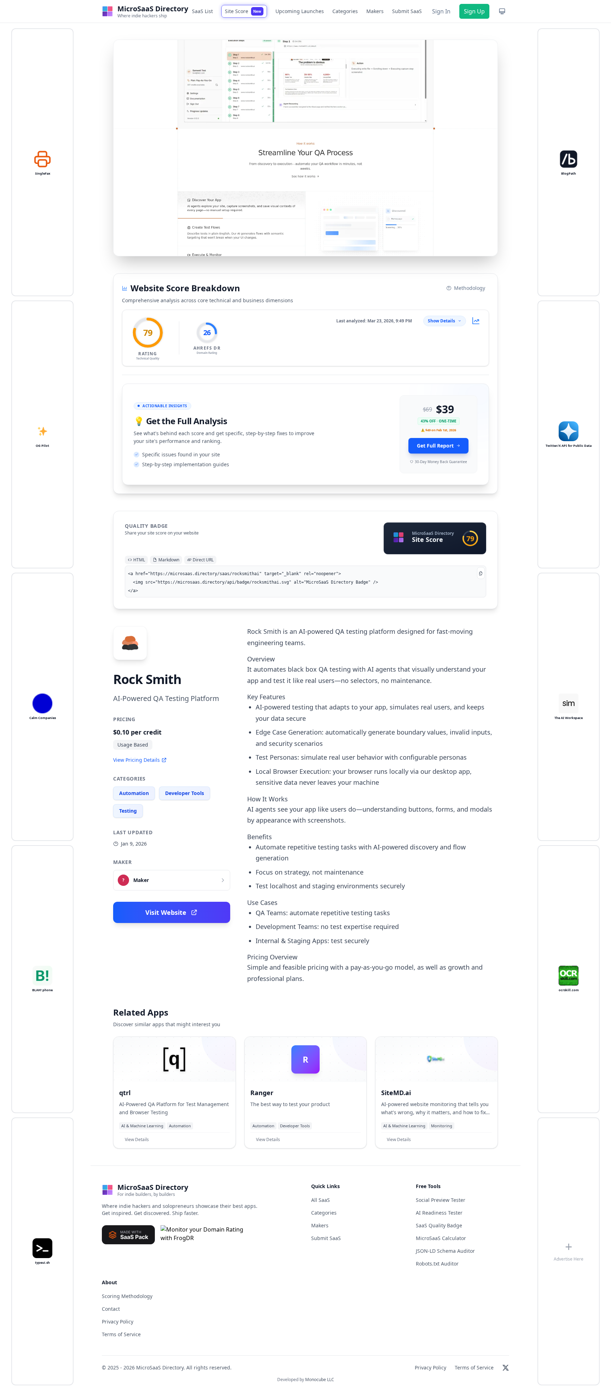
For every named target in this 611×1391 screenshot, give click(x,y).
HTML (139, 560)
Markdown (168, 560)
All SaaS (320, 1200)
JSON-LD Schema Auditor (445, 1250)
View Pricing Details (136, 759)
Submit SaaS (407, 11)
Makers (375, 11)
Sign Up (474, 11)
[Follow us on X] (505, 1367)
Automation (134, 793)
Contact (111, 1308)
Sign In (441, 11)
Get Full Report (435, 445)
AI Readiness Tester (439, 1212)
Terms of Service (121, 1334)
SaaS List (202, 11)
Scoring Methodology (127, 1296)
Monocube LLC (319, 1380)
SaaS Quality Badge (439, 1225)
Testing (128, 810)
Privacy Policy (117, 1321)
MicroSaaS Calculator (441, 1238)
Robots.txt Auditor (437, 1263)
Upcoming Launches (299, 11)
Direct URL (203, 560)
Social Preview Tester (440, 1200)
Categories (345, 11)
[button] (305, 148)
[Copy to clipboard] (481, 573)
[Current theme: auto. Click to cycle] (502, 11)
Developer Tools (184, 793)
